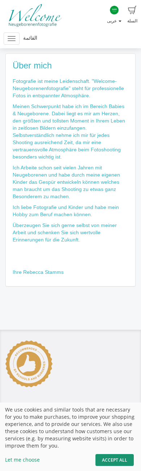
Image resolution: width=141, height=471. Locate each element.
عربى (112, 21)
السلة (132, 21)
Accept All (114, 460)
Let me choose (22, 459)
